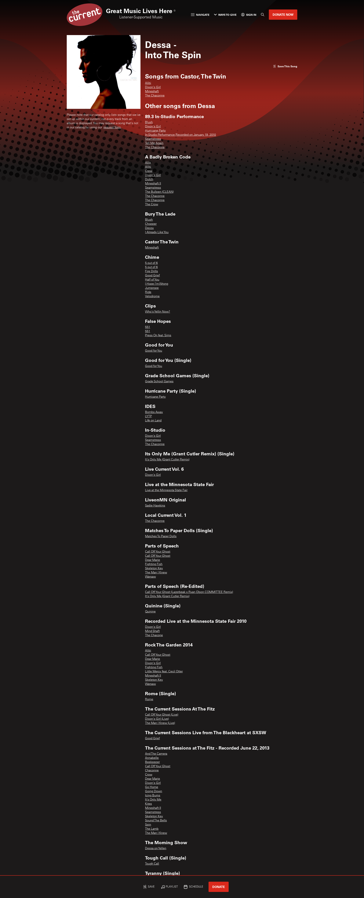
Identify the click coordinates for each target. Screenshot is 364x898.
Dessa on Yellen (155, 848)
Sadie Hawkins (155, 505)
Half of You (152, 279)
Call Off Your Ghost (157, 551)
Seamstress (153, 139)
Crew (148, 171)
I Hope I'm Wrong (156, 283)
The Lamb (151, 829)
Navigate (202, 14)
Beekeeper (152, 762)
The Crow (151, 204)
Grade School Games (159, 381)
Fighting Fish (153, 564)
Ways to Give (227, 14)
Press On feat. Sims (158, 335)
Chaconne (152, 770)
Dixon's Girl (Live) (157, 719)
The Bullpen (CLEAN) (159, 192)
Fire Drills (151, 271)
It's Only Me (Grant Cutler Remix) (167, 459)
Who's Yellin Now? (157, 311)
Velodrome (152, 296)
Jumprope (152, 288)
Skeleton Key (154, 568)
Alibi (148, 83)
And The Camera (156, 753)
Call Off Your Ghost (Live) (161, 714)
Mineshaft (152, 91)
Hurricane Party (155, 130)
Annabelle (152, 758)
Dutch (149, 179)
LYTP (148, 416)
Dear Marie (152, 560)
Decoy (149, 228)
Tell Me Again (154, 143)
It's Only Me (153, 799)
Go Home (151, 787)
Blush (149, 122)
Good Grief (152, 275)
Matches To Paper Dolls (161, 536)
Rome (149, 699)
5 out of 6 (151, 263)
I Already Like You (157, 232)
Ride (148, 292)
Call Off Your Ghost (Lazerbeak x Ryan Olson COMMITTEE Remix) (189, 592)
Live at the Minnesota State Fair (166, 490)
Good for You (153, 350)
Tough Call (152, 863)
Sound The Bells (156, 820)
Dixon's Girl (153, 87)
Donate (218, 887)
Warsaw (150, 576)
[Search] (262, 14)
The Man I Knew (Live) (160, 723)
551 (147, 327)
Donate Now (283, 14)
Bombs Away (154, 412)
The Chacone (154, 635)
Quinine (150, 611)
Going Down (153, 791)
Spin (148, 824)
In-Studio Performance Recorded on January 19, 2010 (180, 134)
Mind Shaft (152, 631)
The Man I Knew (156, 572)
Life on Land (153, 420)
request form (112, 127)
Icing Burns (152, 795)
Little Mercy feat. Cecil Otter (164, 671)
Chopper (151, 224)
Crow (148, 774)
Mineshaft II (153, 183)
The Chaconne (155, 95)
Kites (148, 803)
